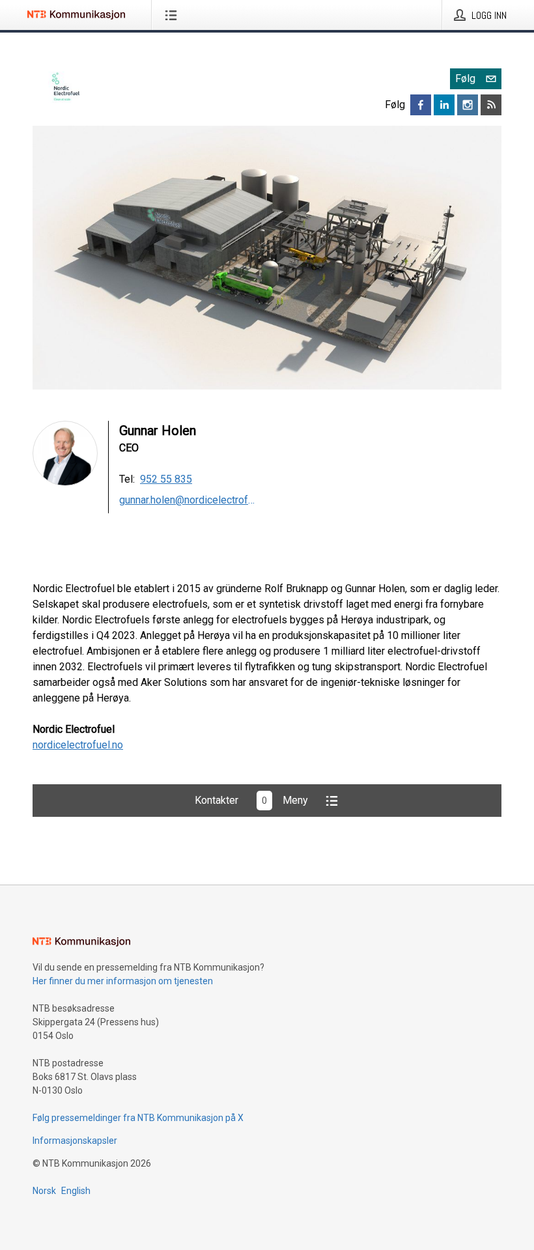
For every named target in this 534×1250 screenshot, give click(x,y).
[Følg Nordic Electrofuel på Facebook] (420, 104)
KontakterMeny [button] (251, 800)
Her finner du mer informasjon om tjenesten (123, 981)
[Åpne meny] (173, 15)
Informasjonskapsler (75, 1140)
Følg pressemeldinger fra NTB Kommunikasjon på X (138, 1118)
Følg (465, 78)
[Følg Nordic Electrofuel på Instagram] (467, 104)
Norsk (44, 1191)
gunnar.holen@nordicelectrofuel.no (188, 500)
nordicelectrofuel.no (78, 745)
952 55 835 (166, 479)
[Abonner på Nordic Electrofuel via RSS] (491, 104)
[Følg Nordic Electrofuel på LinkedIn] (444, 104)
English (76, 1191)
